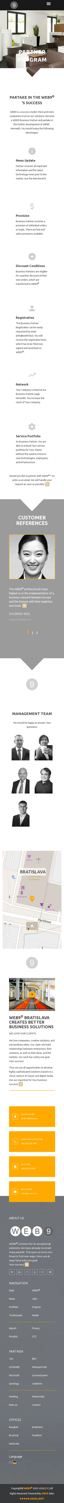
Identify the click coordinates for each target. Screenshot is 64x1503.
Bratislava (37, 1427)
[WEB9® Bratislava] (21, 5)
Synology (14, 1383)
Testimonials (16, 1315)
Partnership (38, 1396)
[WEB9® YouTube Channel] (35, 1272)
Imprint (12, 1328)
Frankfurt (37, 1435)
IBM (34, 1358)
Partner (16, 1351)
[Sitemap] (47, 1488)
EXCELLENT (37, 1498)
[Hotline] (15, 1142)
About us (16, 1218)
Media (35, 1315)
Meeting (13, 1396)
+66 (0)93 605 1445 (29, 1143)
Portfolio (13, 1307)
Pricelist (13, 1336)
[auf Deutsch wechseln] (14, 1462)
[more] (24, 605)
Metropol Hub (39, 1367)
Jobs (34, 1298)
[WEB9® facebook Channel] (27, 1272)
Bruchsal (13, 1435)
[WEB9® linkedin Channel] (19, 1272)
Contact (36, 1404)
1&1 (11, 1358)
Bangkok (13, 1427)
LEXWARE (14, 1367)
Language (15, 1456)
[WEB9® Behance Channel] (42, 1272)
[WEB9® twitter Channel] (12, 1272)
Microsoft (14, 1375)
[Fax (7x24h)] (15, 1167)
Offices (15, 1419)
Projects (36, 1307)
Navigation (18, 1283)
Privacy (36, 1328)
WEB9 (36, 1290)
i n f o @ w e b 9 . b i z (29, 1193)
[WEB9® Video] (32, 994)
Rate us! (13, 1404)
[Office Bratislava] (15, 1117)
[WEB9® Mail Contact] (50, 1272)
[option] (32, 579)
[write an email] (47, 484)
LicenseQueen (40, 1375)
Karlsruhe (14, 1443)
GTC (34, 1336)
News (12, 1298)
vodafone (37, 1383)
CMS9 (44, 1493)
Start (11, 1290)
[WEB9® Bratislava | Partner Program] (32, 683)
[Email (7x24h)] (15, 1192)
